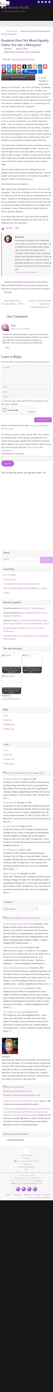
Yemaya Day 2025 (10, 803)
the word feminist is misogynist (39, 289)
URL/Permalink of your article (12, 454)
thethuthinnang (8, 628)
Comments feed (9, 724)
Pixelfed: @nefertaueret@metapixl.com (21, 1095)
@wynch (46, 1195)
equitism (33, 282)
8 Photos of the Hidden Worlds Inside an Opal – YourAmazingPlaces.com (40, 304)
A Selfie (6, 593)
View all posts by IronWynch (26, 272)
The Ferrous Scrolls (15, 7)
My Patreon (28, 1195)
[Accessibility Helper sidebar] (3, 3)
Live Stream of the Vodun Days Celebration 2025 (21, 584)
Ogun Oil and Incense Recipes (14, 947)
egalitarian (8, 282)
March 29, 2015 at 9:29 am (20, 329)
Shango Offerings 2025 (11, 873)
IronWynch (8, 49)
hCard (18, 1178)
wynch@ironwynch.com (26, 1167)
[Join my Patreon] (43, 2)
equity (39, 282)
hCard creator (35, 1178)
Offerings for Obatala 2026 (13, 779)
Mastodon (26, 1158)
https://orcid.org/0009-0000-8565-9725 (28, 1183)
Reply (7, 347)
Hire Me (37, 1195)
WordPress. (46, 1198)
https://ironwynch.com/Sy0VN (23, 59)
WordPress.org (8, 729)
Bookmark (7, 292)
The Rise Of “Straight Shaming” (33, 608)
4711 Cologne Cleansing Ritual (14, 1012)
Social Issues (20, 52)
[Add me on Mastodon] (39, 2)
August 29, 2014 (22, 49)
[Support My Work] (50, 2)
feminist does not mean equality (26, 285)
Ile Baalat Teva (37, 773)
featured (44, 282)
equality (26, 282)
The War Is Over (9, 579)
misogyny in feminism (19, 289)
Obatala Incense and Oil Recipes (15, 988)
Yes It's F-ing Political (32, 52)
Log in (5, 715)
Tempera (38, 1198)
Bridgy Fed (39, 1181)
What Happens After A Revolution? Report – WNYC (12, 302)
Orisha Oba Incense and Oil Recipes (16, 968)
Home (8, 1195)
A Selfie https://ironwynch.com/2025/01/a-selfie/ (21, 1101)
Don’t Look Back (9, 575)
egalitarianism (18, 282)
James (5, 636)
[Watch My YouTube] (46, 2)
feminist (11, 285)
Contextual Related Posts (11, 699)
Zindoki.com (34, 918)
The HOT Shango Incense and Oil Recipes (18, 924)
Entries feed (7, 720)
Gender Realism (11, 31)
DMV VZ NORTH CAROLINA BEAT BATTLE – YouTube (25, 588)
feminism (4, 285)
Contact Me (17, 1195)
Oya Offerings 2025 (10, 850)
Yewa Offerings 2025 (11, 826)
